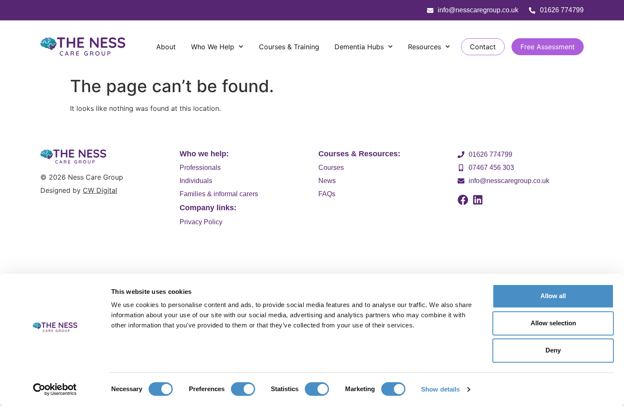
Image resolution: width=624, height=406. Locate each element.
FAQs (326, 193)
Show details (440, 389)
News (327, 180)
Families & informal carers (219, 193)
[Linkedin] (477, 200)
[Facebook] (463, 200)
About (166, 46)
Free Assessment (547, 46)
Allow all (553, 295)
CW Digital (100, 190)
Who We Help (212, 46)
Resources (424, 46)
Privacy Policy (201, 222)
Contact (483, 46)
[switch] (243, 389)
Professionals (200, 167)
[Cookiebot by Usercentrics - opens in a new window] (55, 389)
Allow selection (553, 323)
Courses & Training (289, 46)
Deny (553, 350)
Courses (331, 167)
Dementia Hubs (359, 46)
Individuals (196, 180)
